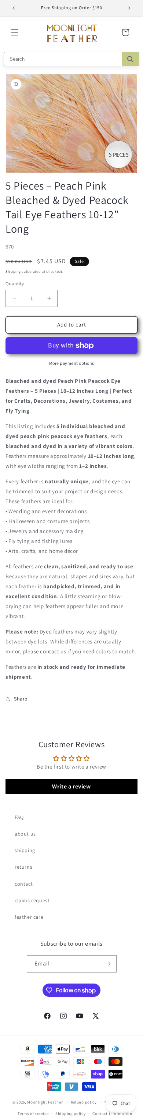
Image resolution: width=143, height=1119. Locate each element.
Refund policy (84, 1102)
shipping (25, 850)
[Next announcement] (129, 8)
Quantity (15, 283)
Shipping (13, 271)
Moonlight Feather (45, 1102)
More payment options (71, 363)
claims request (32, 900)
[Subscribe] (108, 963)
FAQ (19, 817)
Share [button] (20, 698)
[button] (15, 32)
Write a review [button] (71, 786)
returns (23, 867)
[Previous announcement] (14, 8)
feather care (29, 917)
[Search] (130, 59)
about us (25, 833)
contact (24, 883)
